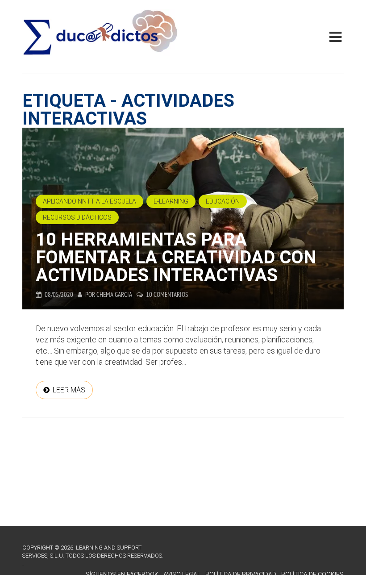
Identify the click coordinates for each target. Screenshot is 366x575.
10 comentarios (167, 294)
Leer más (69, 390)
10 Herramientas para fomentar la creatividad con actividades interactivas (176, 257)
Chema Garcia (114, 294)
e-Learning (171, 201)
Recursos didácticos (77, 217)
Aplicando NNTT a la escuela (89, 201)
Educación (223, 201)
